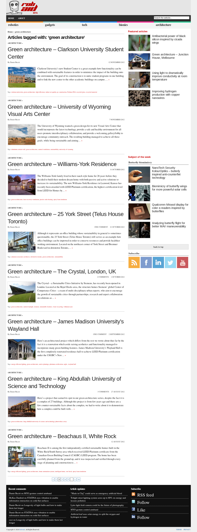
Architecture (14, 43)
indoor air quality (51, 92)
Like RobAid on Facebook (146, 262)
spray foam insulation (60, 199)
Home (10, 31)
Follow (143, 502)
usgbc (65, 364)
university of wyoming (66, 149)
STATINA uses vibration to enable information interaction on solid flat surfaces (33, 499)
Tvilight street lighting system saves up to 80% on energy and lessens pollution (98, 499)
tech (84, 25)
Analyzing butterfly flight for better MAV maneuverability (169, 224)
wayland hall (72, 364)
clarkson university (17, 92)
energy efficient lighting (18, 364)
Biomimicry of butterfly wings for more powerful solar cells (169, 188)
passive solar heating (46, 199)
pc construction (61, 92)
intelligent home (60, 471)
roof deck (69, 471)
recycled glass (80, 92)
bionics (123, 25)
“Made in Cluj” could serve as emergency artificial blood (96, 493)
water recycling (58, 307)
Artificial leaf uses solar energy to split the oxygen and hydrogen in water (95, 515)
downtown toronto (36, 257)
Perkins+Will (71, 92)
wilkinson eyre (68, 307)
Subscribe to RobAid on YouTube (182, 262)
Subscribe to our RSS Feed (134, 262)
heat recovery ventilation (31, 199)
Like (141, 510)
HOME (11, 18)
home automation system (46, 471)
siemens (36, 307)
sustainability (54, 149)
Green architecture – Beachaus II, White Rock (62, 436)
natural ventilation (44, 149)
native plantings (44, 364)
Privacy (187, 529)
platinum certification (56, 364)
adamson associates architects (20, 257)
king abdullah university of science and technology (39, 421)
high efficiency (40, 92)
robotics (13, 25)
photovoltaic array (61, 421)
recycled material (91, 92)
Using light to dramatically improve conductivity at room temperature (169, 76)
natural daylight (28, 307)
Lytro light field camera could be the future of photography (97, 505)
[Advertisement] (158, 130)
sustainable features (46, 307)
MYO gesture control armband (38, 493)
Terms (179, 529)
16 (79, 479)
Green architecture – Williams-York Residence (62, 164)
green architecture (29, 92)
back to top (158, 246)
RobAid (22, 529)
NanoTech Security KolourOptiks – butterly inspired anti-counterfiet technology (166, 172)
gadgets (50, 25)
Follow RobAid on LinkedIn (158, 262)
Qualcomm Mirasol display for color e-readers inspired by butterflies (170, 208)
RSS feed (145, 495)
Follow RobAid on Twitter (170, 262)
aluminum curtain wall (18, 149)
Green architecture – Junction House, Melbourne (170, 56)
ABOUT (21, 18)
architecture (163, 25)
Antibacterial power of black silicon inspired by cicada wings (169, 39)
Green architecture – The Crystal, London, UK (62, 271)
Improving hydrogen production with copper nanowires (166, 94)
